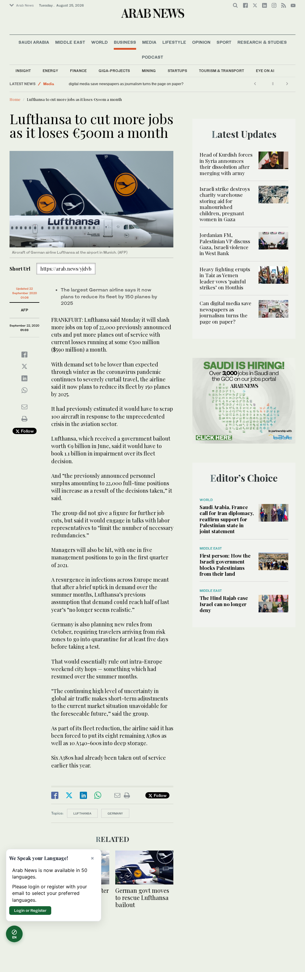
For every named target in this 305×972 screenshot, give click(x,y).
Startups (177, 70)
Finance (78, 70)
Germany (115, 813)
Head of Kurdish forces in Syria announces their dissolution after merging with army (226, 163)
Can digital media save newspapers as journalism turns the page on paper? (132, 84)
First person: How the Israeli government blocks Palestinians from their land (225, 564)
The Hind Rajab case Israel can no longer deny (224, 604)
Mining (149, 70)
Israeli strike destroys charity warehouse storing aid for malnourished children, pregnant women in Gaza (225, 203)
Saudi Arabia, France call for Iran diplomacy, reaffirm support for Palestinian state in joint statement (227, 519)
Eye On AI (265, 70)
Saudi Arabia (33, 42)
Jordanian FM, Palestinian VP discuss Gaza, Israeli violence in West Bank (225, 244)
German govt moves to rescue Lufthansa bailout (142, 897)
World (99, 42)
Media (149, 42)
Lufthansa (82, 813)
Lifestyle (174, 42)
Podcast (152, 57)
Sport (224, 42)
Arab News (25, 5)
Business (125, 42)
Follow (27, 430)
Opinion (201, 42)
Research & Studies (262, 42)
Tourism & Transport (221, 70)
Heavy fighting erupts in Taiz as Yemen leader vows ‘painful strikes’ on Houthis (225, 278)
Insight (23, 70)
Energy (50, 70)
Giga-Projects (114, 70)
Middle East (70, 42)
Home (15, 99)
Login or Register (30, 910)
